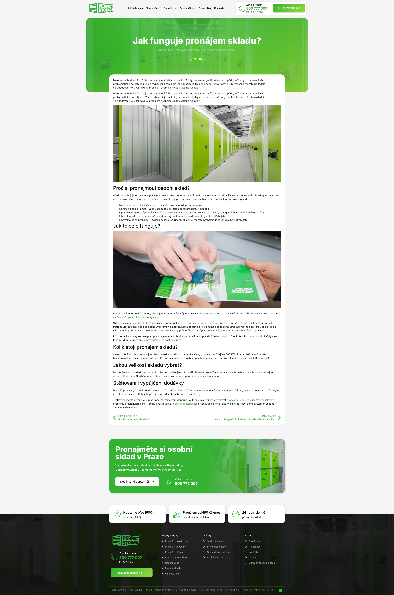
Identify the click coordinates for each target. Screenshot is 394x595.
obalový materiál (183, 403)
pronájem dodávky (238, 399)
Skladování (152, 8)
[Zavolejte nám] (241, 8)
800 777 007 (256, 8)
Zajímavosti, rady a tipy (188, 49)
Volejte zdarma (183, 479)
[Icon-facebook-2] (280, 590)
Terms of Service (224, 589)
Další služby (186, 8)
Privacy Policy (204, 589)
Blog (209, 8)
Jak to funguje (136, 8)
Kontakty (219, 8)
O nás (202, 8)
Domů (162, 49)
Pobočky (169, 8)
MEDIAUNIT (267, 589)
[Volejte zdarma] (169, 481)
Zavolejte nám (254, 4)
